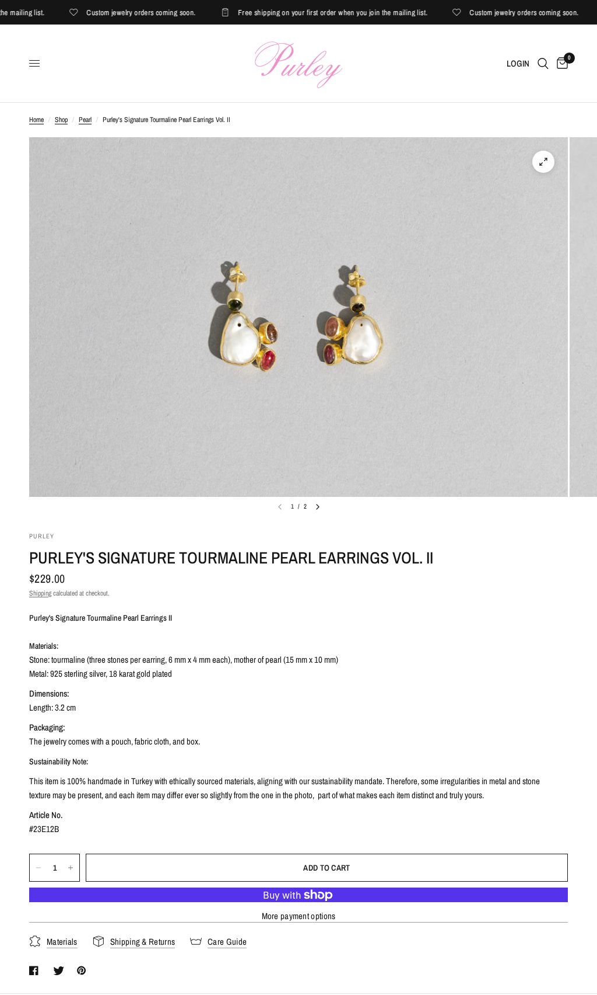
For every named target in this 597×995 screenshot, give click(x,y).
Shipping (40, 593)
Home (36, 119)
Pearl (85, 119)
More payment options (299, 916)
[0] (560, 63)
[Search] (543, 63)
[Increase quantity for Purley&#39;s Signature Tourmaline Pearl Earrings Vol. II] (70, 867)
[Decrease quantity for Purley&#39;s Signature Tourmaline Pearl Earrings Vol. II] (38, 867)
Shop (61, 119)
